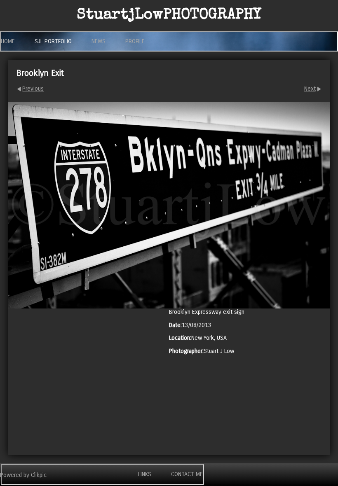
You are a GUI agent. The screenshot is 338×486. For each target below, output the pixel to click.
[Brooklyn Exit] (169, 205)
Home (8, 41)
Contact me (187, 474)
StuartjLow (169, 15)
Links (144, 474)
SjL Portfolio (53, 41)
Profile (135, 41)
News (99, 41)
